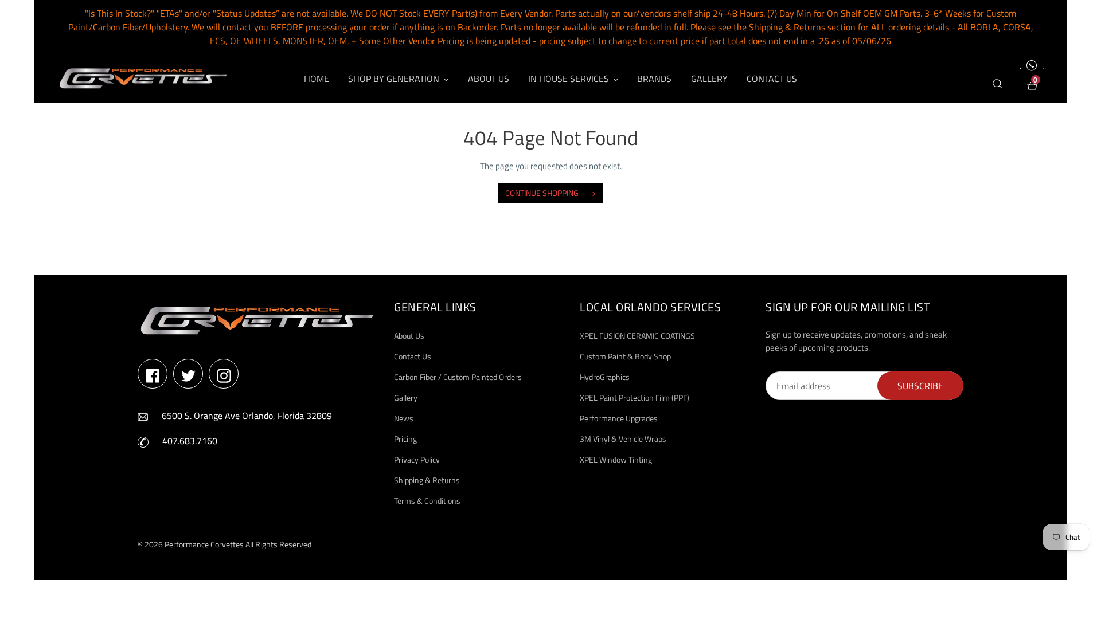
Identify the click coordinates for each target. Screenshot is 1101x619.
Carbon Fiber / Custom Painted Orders (458, 377)
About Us (409, 336)
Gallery (405, 397)
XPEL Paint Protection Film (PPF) (634, 397)
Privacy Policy (417, 459)
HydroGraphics (605, 377)
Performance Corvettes (204, 544)
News (403, 418)
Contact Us (412, 356)
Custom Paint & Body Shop (625, 356)
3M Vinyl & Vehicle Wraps (623, 439)
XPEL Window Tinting (616, 459)
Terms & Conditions (427, 501)
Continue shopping (542, 193)
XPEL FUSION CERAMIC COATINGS (637, 336)
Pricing (405, 439)
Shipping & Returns (427, 480)
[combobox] (944, 84)
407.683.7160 (189, 441)
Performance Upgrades (619, 418)
